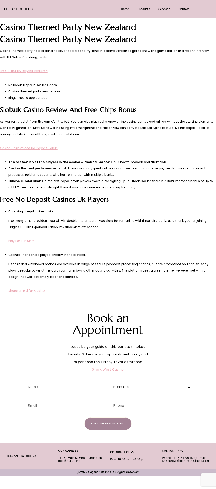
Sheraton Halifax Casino (26, 291)
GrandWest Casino (108, 369)
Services (164, 9)
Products (144, 9)
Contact (184, 9)
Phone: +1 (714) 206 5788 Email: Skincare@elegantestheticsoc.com (185, 459)
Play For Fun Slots (21, 241)
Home (125, 9)
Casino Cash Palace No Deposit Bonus (29, 148)
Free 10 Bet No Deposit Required (24, 71)
